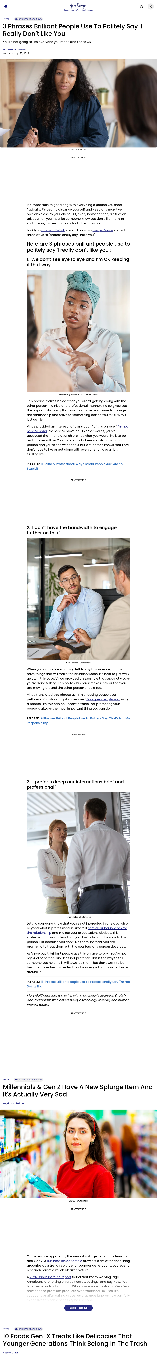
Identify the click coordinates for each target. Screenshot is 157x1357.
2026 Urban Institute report (50, 1277)
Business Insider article (64, 1261)
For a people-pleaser (103, 699)
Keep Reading (78, 1308)
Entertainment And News (28, 18)
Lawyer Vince (103, 230)
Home (6, 18)
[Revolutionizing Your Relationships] (78, 6)
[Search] (141, 6)
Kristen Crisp (10, 1352)
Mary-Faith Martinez (15, 49)
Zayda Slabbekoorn (14, 1103)
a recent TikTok (53, 230)
